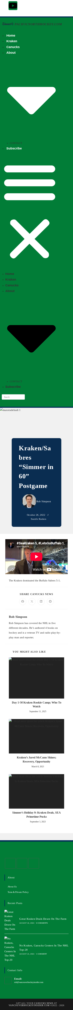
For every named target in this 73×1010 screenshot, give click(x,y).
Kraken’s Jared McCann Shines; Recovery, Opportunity (36, 759)
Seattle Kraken (38, 519)
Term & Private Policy (18, 892)
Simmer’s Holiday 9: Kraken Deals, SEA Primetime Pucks (36, 814)
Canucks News (43, 1003)
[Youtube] (13, 5)
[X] (10, 863)
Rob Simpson (43, 501)
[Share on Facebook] (22, 601)
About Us (12, 886)
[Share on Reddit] (50, 601)
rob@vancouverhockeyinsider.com (28, 982)
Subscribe (14, 148)
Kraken (11, 41)
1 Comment (41, 954)
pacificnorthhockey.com (38, 24)
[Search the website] (13, 396)
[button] (30, 211)
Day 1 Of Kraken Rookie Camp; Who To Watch (36, 704)
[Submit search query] (21, 397)
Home (10, 35)
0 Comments (42, 923)
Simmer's (7, 24)
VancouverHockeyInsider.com (29, 1005)
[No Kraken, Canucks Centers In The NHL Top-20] (10, 949)
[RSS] (33, 863)
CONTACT (16, 143)
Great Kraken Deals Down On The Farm (42, 918)
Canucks (13, 47)
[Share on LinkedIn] (41, 601)
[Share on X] (31, 601)
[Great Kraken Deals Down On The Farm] (10, 920)
